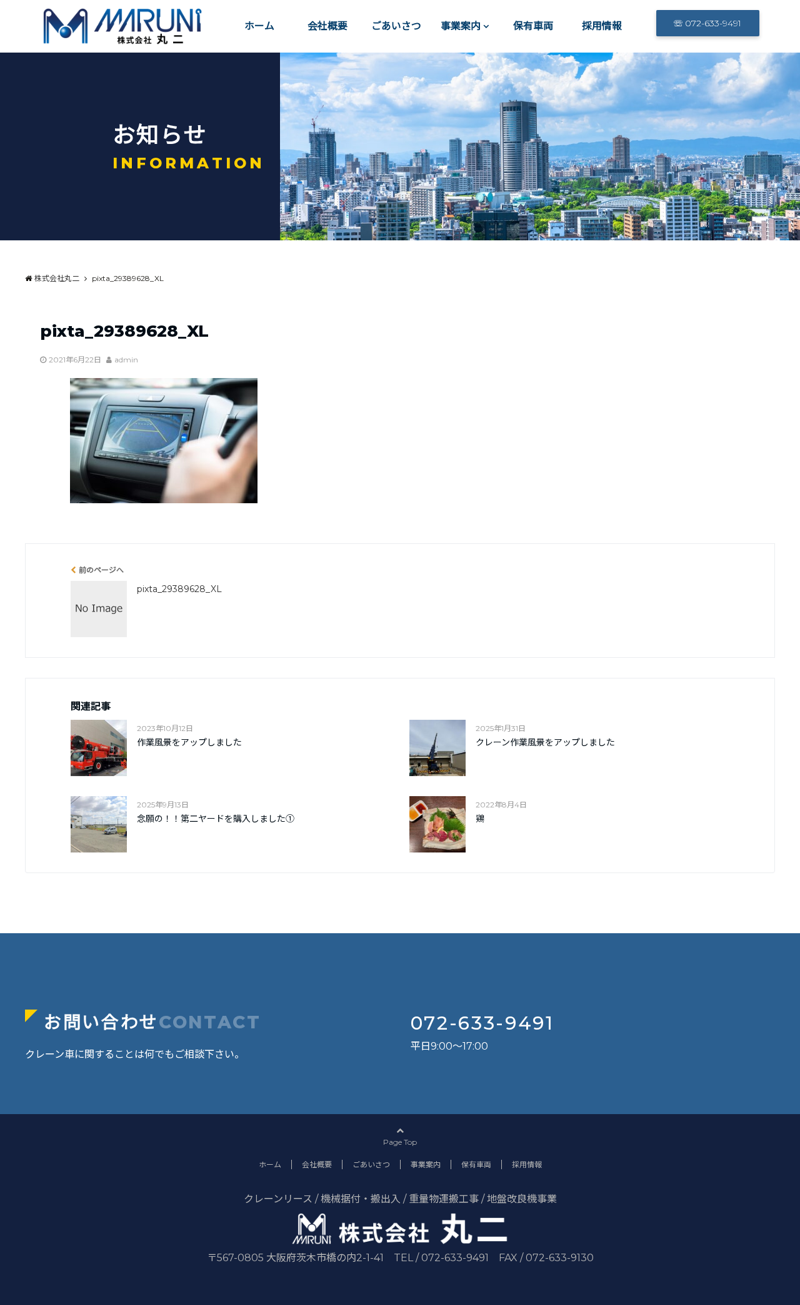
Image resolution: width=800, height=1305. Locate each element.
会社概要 (328, 26)
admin (126, 359)
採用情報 (602, 26)
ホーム (259, 26)
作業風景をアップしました (189, 742)
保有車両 (533, 26)
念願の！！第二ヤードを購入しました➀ (215, 818)
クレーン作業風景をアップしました (545, 742)
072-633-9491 (482, 1023)
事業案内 (461, 26)
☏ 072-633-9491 (707, 23)
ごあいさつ (396, 26)
